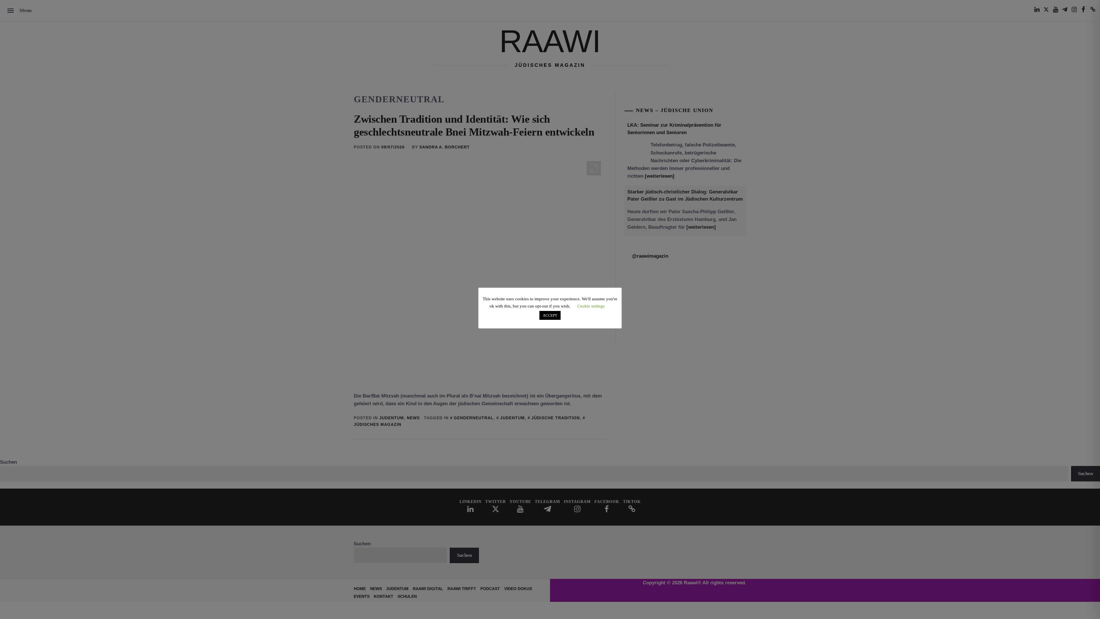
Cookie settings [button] (591, 306)
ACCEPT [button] (550, 315)
